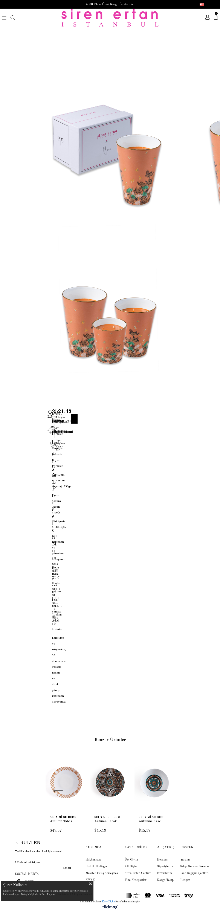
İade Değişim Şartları (194, 873)
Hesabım (162, 859)
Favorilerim (164, 873)
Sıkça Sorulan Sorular (194, 866)
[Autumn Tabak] (66, 782)
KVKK (90, 880)
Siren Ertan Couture (138, 873)
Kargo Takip (165, 880)
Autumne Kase (150, 821)
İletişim (185, 880)
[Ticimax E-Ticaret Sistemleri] (110, 907)
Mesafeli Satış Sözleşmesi (102, 873)
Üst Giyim (131, 859)
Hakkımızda (93, 859)
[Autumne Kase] (154, 782)
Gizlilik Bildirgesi (97, 866)
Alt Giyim (131, 866)
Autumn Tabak (61, 821)
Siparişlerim (165, 866)
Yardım (185, 859)
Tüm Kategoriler (136, 880)
